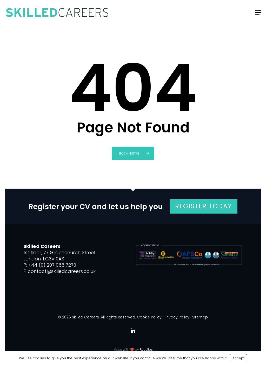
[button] (258, 12)
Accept (238, 358)
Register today (203, 206)
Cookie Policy (149, 317)
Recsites (146, 349)
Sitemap (200, 317)
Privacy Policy (176, 317)
